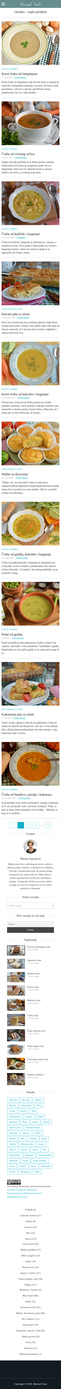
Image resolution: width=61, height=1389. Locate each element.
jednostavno (15, 1116)
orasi (42, 1144)
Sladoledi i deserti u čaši (28, 1330)
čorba (12, 1172)
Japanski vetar (34, 960)
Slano (27, 1239)
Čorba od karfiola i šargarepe (21, 234)
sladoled (29, 1155)
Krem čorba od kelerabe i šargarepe (25, 394)
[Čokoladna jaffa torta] (16, 1064)
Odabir (28, 1221)
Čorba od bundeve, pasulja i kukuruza (27, 794)
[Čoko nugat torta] (16, 1050)
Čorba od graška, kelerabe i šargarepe (26, 554)
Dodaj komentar (20, 77)
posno (25, 1149)
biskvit (39, 1100)
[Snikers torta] (16, 977)
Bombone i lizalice (29, 1290)
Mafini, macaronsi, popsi (28, 1313)
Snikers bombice (35, 1074)
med (44, 1138)
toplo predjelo (40, 1160)
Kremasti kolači (28, 1307)
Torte (28, 1342)
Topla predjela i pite (12, 309)
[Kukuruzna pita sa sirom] (30, 684)
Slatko (28, 1284)
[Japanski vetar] (16, 964)
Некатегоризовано (28, 1354)
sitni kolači (15, 1155)
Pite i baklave (28, 1319)
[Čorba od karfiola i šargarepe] (30, 203)
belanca (13, 1100)
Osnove (28, 1227)
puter (36, 1149)
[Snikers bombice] (16, 1079)
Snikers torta (33, 973)
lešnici (38, 1133)
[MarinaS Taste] (30, 4)
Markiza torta (33, 1000)
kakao (41, 1116)
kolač (36, 1122)
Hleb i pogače (28, 1255)
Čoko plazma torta (36, 1031)
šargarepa (25, 1172)
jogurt (29, 1116)
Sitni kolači (28, 1325)
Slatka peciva (28, 1336)
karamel (14, 1122)
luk (23, 1138)
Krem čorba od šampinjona (19, 74)
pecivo (13, 1149)
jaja (34, 1111)
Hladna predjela (28, 1249)
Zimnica (28, 1348)
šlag (37, 1172)
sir (45, 1149)
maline (34, 1138)
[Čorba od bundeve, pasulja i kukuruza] (30, 764)
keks (26, 1122)
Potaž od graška (12, 634)
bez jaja (26, 1100)
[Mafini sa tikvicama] (30, 443)
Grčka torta (32, 1015)
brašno (13, 1105)
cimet (12, 1111)
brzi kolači (27, 1105)
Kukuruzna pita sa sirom (18, 714)
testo (26, 1160)
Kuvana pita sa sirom (16, 314)
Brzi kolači (28, 1295)
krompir (14, 1133)
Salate (28, 1261)
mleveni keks (28, 1144)
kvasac (27, 1133)
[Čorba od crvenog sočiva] (30, 123)
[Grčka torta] (16, 1020)
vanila (23, 1166)
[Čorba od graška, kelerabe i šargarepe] (30, 523)
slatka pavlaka (46, 1155)
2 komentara (20, 237)
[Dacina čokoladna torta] (16, 950)
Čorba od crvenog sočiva (18, 154)
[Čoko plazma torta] (16, 1035)
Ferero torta (33, 987)
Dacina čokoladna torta (38, 947)
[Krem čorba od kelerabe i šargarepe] (30, 363)
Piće (28, 1233)
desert (24, 1111)
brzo (40, 1105)
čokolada (46, 1166)
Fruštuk (29, 1209)
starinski (14, 1160)
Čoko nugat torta (35, 1046)
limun (13, 1138)
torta (12, 1166)
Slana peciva (28, 1267)
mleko (13, 1144)
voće (34, 1166)
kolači (47, 1122)
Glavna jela (28, 1244)
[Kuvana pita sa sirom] (30, 283)
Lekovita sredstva (28, 1215)
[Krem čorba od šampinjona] (30, 43)
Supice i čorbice (10, 69)
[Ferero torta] (16, 990)
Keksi (28, 1301)
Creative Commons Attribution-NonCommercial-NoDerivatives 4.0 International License (24, 1193)
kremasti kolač (33, 1127)
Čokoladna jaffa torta (37, 1059)
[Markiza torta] (16, 1005)
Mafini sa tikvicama (15, 474)
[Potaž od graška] (30, 604)
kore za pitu (15, 1127)
